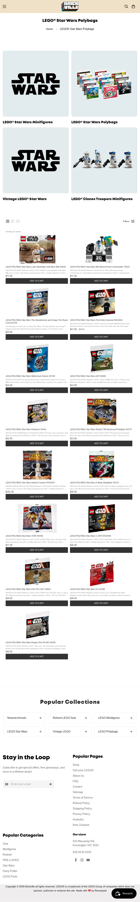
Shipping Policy (82, 808)
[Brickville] (70, 6)
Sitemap (78, 792)
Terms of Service (83, 797)
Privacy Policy (81, 814)
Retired (7, 854)
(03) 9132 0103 (82, 852)
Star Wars (9, 865)
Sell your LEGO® (83, 770)
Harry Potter (10, 871)
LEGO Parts (10, 876)
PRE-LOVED (11, 860)
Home (49, 28)
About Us (78, 775)
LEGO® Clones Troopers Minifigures (102, 199)
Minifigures (9, 849)
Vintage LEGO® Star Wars (25, 199)
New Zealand (81, 824)
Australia (78, 819)
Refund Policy (81, 803)
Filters (126, 221)
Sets (5, 843)
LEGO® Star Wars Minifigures (28, 122)
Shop (76, 764)
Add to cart (37, 281)
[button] (133, 6)
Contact (77, 786)
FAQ (75, 781)
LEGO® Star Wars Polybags (94, 122)
